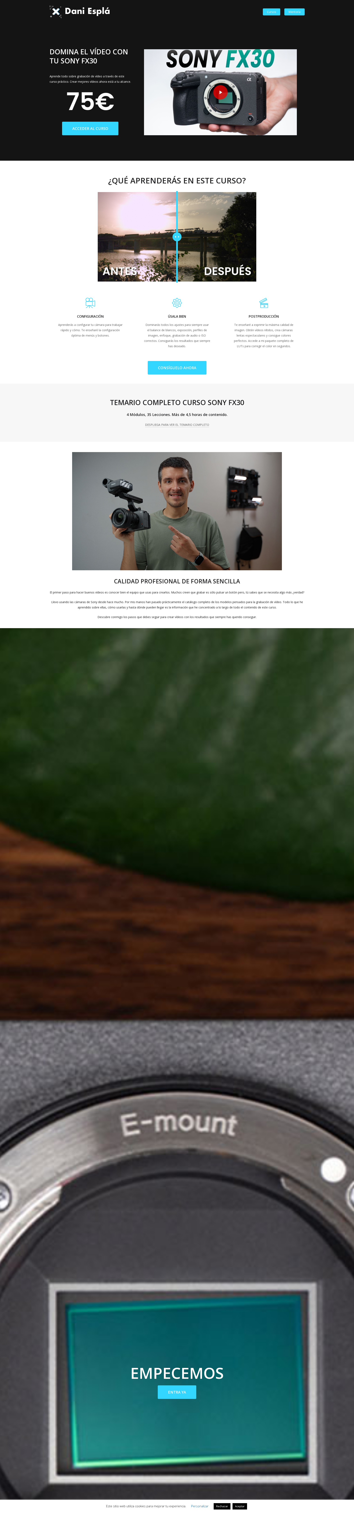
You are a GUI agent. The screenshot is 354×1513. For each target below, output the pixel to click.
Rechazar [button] (222, 1506)
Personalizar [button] (200, 1506)
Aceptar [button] (240, 1506)
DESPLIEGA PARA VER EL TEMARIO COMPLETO (177, 424)
